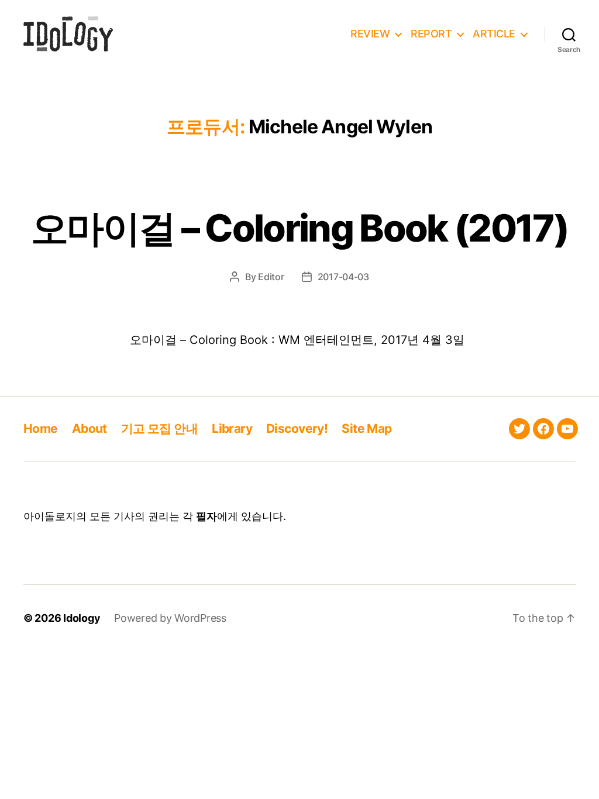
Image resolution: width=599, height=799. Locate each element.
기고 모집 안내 (159, 428)
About (89, 428)
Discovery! (297, 428)
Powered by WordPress (170, 618)
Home (40, 428)
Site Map (366, 428)
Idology (81, 618)
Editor (271, 277)
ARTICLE (494, 33)
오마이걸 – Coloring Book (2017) (299, 227)
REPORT (431, 33)
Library (232, 428)
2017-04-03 (343, 277)
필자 (206, 516)
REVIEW (370, 33)
